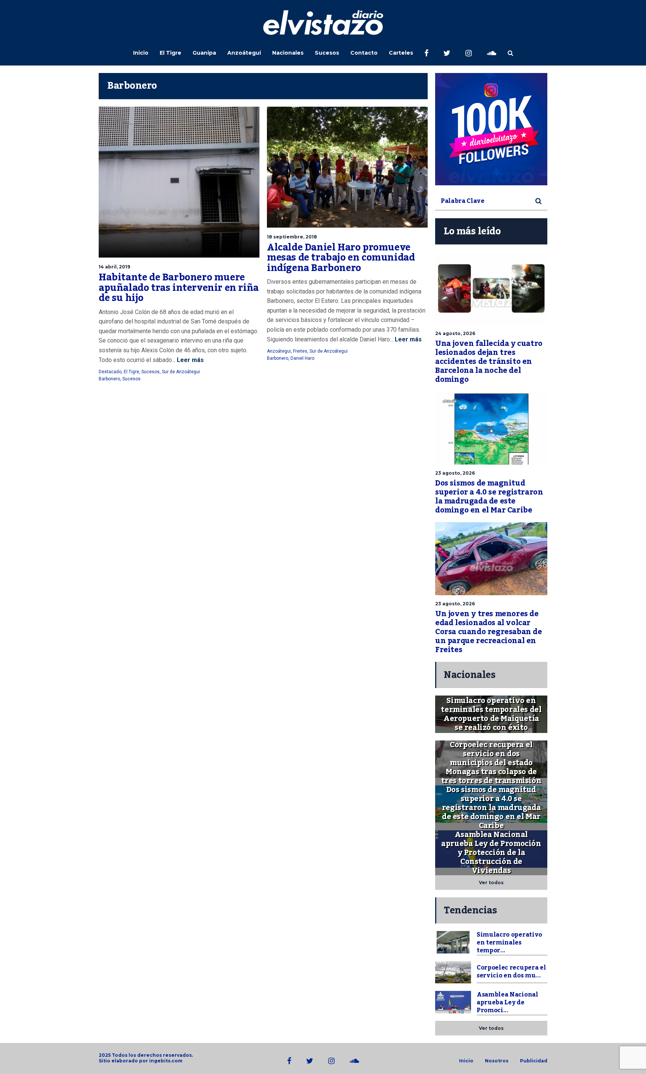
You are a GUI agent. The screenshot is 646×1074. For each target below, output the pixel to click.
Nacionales (288, 52)
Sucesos (327, 52)
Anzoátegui (244, 52)
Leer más (189, 359)
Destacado (110, 371)
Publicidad (533, 1061)
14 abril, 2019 (114, 267)
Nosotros (496, 1061)
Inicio (140, 52)
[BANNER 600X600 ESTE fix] (491, 129)
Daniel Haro (302, 358)
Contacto (364, 52)
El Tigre (170, 52)
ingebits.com (165, 1061)
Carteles (401, 52)
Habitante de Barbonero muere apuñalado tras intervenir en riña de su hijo (179, 287)
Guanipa (204, 52)
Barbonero (109, 378)
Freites (300, 351)
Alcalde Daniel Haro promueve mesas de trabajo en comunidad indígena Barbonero (341, 257)
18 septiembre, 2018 (292, 237)
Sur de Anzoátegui (181, 371)
